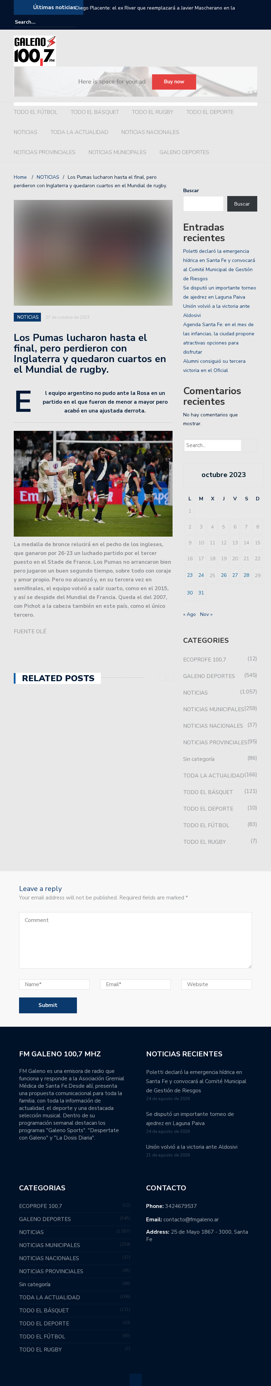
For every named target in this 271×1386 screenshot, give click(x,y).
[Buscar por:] (36, 22)
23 (190, 575)
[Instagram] (243, 22)
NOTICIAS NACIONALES (150, 132)
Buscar (191, 190)
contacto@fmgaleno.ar (191, 1219)
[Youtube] (253, 22)
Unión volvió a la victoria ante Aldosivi (191, 1146)
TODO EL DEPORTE (210, 112)
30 (190, 593)
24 (201, 575)
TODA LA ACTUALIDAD (79, 132)
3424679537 (181, 1206)
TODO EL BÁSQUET (95, 112)
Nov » (206, 614)
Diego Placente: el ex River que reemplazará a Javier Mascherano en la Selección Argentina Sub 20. (155, 12)
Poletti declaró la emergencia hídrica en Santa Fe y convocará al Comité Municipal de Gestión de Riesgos (196, 1081)
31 (201, 593)
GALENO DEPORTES (184, 152)
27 (235, 575)
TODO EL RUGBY (152, 112)
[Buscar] (71, 21)
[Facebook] (233, 22)
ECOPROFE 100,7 (204, 659)
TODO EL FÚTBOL (36, 112)
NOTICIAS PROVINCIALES (45, 152)
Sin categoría (199, 759)
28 (246, 575)
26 (224, 575)
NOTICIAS (25, 132)
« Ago (189, 614)
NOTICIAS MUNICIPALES (117, 152)
